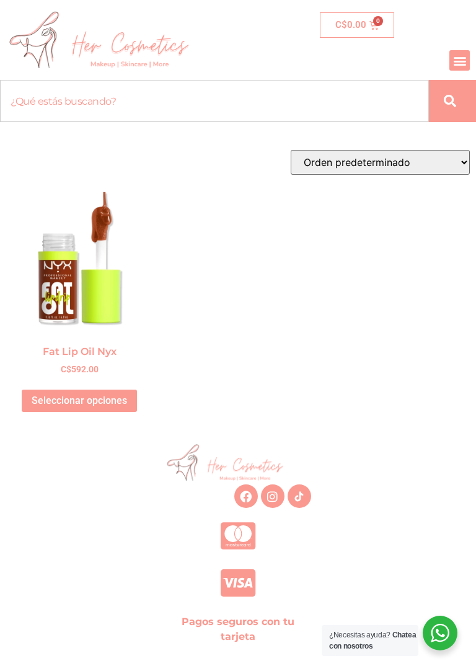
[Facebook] (246, 496)
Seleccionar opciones (79, 400)
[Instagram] (272, 496)
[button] (459, 60)
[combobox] (214, 101)
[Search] (452, 101)
